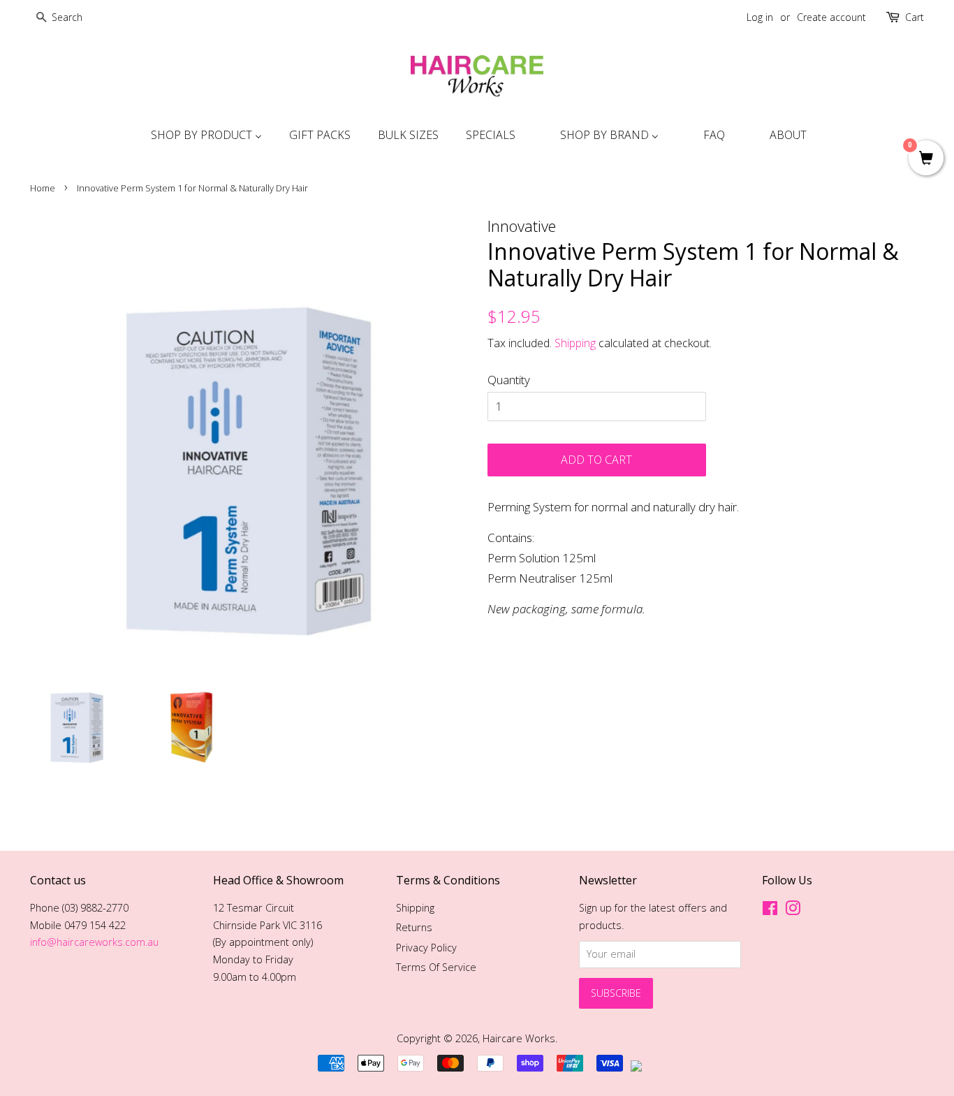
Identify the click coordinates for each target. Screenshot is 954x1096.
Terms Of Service (436, 967)
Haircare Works (519, 1038)
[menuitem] (204, 134)
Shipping (575, 343)
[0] (926, 158)
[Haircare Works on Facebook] (770, 910)
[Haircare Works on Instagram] (792, 910)
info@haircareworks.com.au (94, 942)
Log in (760, 17)
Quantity (508, 380)
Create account (831, 17)
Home (42, 188)
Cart (914, 17)
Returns (414, 927)
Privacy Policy (426, 947)
